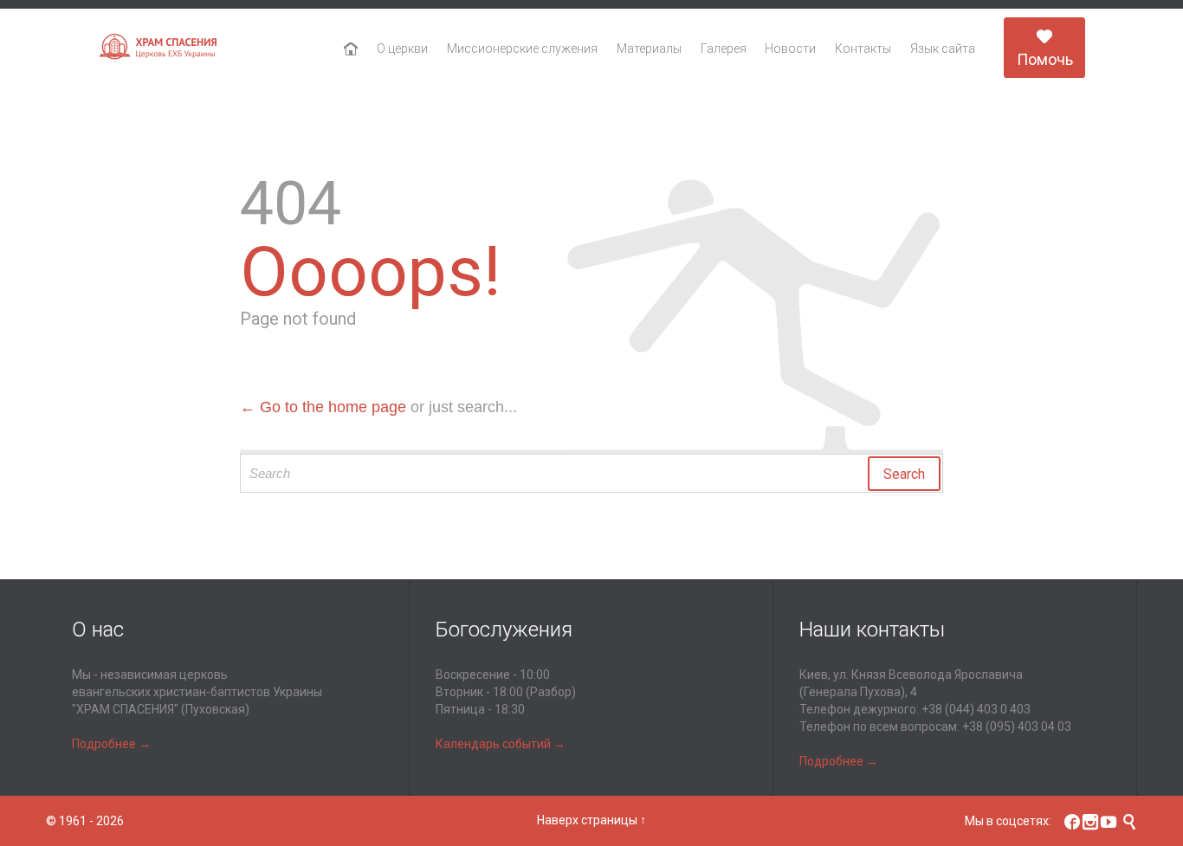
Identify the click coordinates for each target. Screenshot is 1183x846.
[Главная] (351, 49)
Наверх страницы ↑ (591, 820)
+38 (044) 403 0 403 (976, 709)
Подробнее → (111, 744)
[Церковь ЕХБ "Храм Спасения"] (158, 48)
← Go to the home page (323, 407)
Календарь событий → (501, 744)
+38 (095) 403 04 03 (1016, 726)
